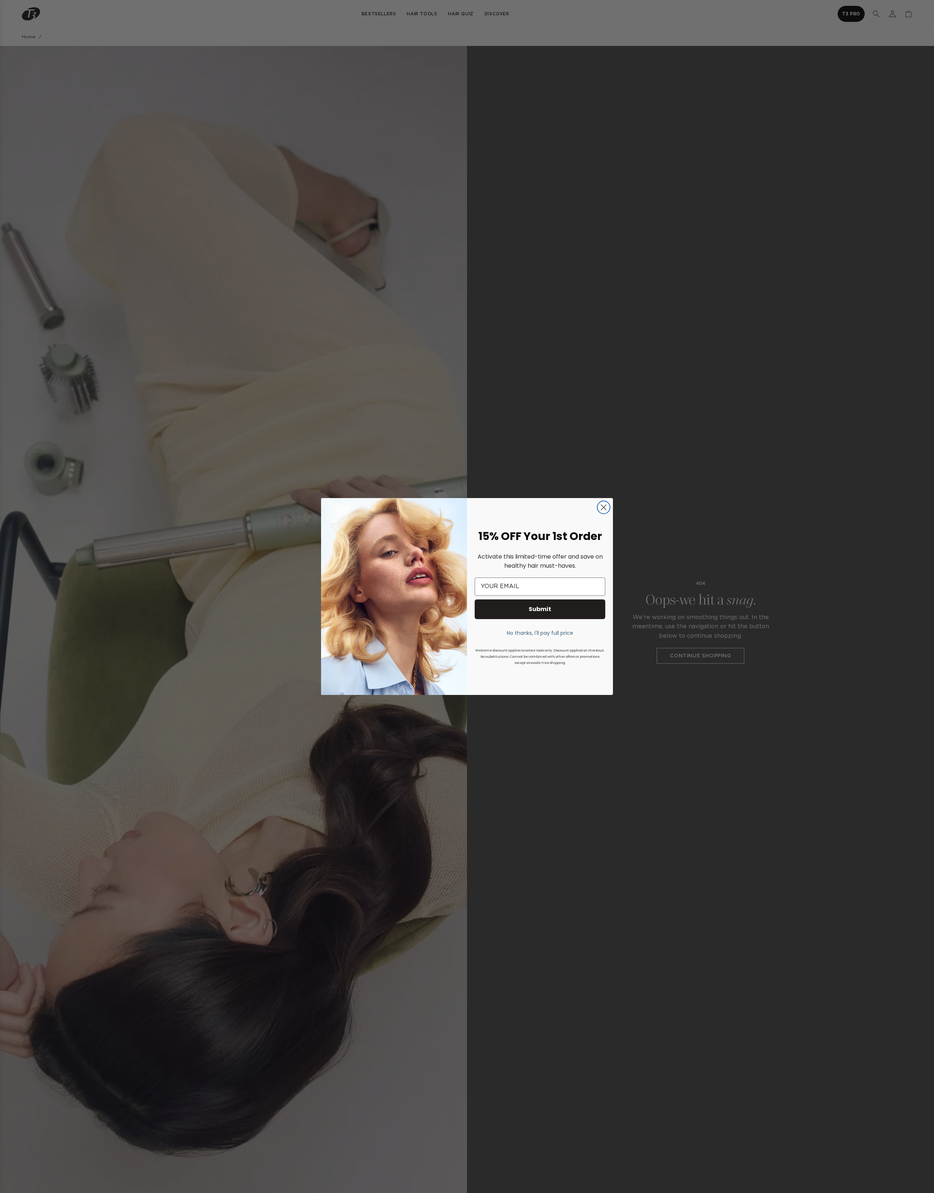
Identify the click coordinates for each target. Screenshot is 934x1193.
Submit (540, 609)
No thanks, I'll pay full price (540, 633)
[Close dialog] (603, 507)
